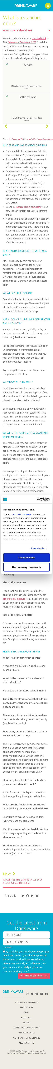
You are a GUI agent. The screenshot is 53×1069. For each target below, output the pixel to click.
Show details (37, 548)
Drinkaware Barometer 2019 (22, 42)
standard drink (39, 38)
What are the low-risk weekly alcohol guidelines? (22, 881)
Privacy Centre (26, 1032)
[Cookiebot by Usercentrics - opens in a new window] (37, 499)
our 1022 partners (21, 514)
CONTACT (26, 1017)
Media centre (26, 1043)
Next (7, 874)
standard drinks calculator (27, 206)
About (26, 1022)
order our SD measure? (14, 598)
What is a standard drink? (17, 30)
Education (26, 1007)
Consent (8, 947)
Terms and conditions (26, 1027)
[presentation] (6, 126)
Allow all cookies (26, 557)
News (26, 1012)
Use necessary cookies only (26, 567)
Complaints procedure (26, 1038)
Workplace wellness (27, 1002)
